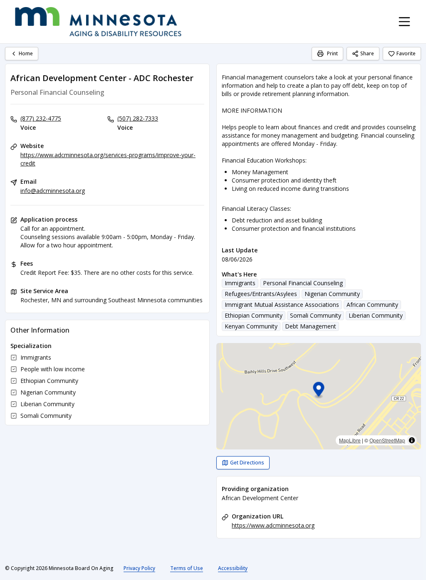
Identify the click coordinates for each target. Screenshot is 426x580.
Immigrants (240, 283)
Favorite (406, 53)
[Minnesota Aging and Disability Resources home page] (98, 21)
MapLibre (350, 440)
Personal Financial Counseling (303, 283)
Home (26, 53)
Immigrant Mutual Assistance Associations (282, 305)
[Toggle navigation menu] (404, 21)
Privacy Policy (139, 568)
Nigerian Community (332, 294)
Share (367, 53)
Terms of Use (186, 568)
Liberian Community (376, 315)
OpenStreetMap (387, 440)
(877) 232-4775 (40, 118)
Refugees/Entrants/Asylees (261, 294)
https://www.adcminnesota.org (273, 525)
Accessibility (233, 568)
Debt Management (310, 326)
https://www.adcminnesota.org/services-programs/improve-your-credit (108, 159)
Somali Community (315, 315)
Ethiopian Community (253, 315)
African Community (372, 305)
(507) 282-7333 (137, 118)
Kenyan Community (251, 326)
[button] (318, 390)
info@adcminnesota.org (52, 191)
